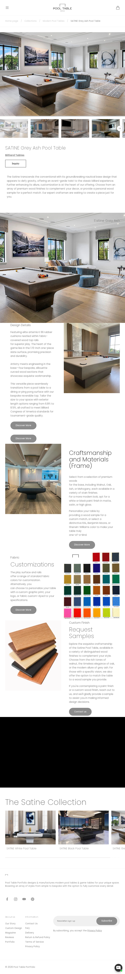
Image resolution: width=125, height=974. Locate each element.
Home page (11, 21)
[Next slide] (119, 128)
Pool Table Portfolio (24, 967)
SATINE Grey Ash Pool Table (77, 848)
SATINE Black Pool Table (21, 848)
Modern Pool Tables (53, 21)
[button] (7, 8)
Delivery (29, 932)
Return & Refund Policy (37, 937)
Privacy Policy (32, 946)
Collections (30, 21)
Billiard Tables (14, 155)
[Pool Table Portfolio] (62, 7)
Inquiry (15, 163)
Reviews (9, 937)
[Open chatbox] (118, 968)
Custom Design (13, 928)
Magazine (10, 932)
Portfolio (10, 941)
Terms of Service (34, 941)
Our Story (10, 923)
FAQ (27, 928)
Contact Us (31, 923)
